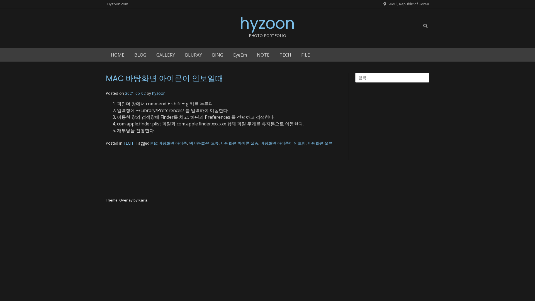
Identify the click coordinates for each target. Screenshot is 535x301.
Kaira (142, 200)
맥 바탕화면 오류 (204, 143)
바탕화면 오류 (320, 143)
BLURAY (193, 55)
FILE (305, 55)
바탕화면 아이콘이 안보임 (283, 143)
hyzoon (267, 23)
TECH (285, 55)
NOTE (263, 55)
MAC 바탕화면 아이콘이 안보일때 (164, 78)
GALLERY (165, 55)
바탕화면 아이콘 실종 (239, 143)
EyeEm (240, 55)
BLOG (140, 55)
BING (217, 55)
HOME (117, 55)
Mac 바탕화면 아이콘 (168, 143)
